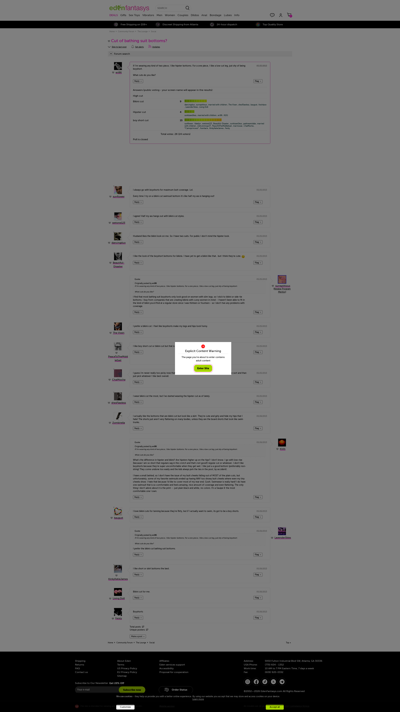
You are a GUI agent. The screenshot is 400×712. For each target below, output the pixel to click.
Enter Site (203, 368)
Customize (125, 707)
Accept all (275, 707)
